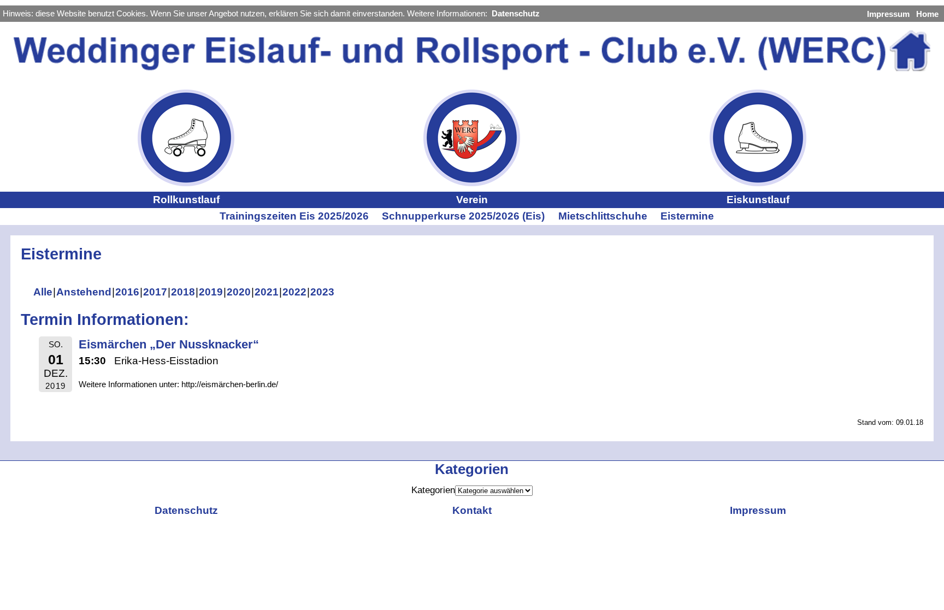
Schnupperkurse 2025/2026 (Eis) (463, 216)
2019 (211, 292)
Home (927, 14)
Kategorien (433, 489)
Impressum (888, 14)
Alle (42, 292)
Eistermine (687, 216)
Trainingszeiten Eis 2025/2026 (294, 216)
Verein (472, 199)
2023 (322, 292)
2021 (267, 292)
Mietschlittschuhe (602, 216)
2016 (127, 292)
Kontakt (472, 510)
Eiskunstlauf (758, 199)
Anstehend (83, 292)
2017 (155, 292)
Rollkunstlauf (186, 199)
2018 (183, 292)
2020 (239, 292)
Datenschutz (516, 13)
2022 (294, 292)
